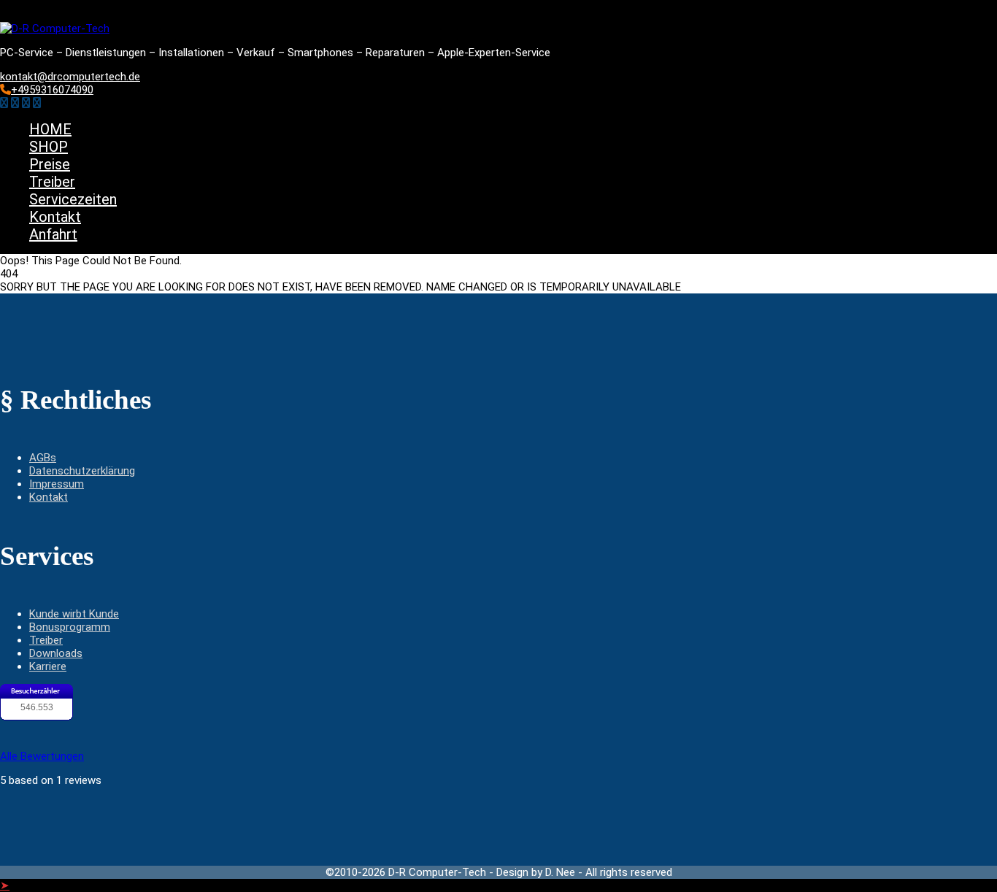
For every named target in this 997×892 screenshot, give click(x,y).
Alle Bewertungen (42, 756)
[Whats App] (37, 102)
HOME (50, 129)
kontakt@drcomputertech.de (70, 76)
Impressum (56, 484)
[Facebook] (4, 102)
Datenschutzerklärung (82, 470)
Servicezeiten (73, 199)
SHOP (48, 146)
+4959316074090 (52, 89)
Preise (49, 164)
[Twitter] (15, 102)
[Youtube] (26, 102)
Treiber (52, 182)
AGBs (42, 457)
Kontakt (55, 217)
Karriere (47, 666)
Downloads (55, 653)
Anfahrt (53, 234)
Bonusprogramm (69, 627)
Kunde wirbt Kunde (74, 613)
